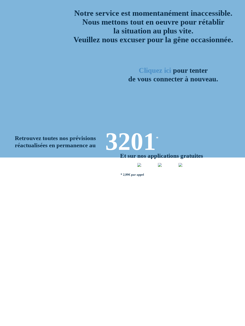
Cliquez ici (155, 70)
